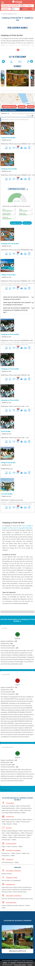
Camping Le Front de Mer (10, 334)
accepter (13, 962)
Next (31, 61)
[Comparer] (33, 9)
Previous (3, 61)
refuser (5, 962)
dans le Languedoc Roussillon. (23, 528)
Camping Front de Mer (9, 169)
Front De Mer (6, 431)
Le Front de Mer (6, 494)
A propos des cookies (20, 964)
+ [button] (32, 103)
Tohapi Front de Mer (8, 138)
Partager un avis (16, 223)
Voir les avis (27, 223)
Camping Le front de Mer (10, 369)
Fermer (30, 964)
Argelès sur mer (6, 140)
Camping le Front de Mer (10, 243)
